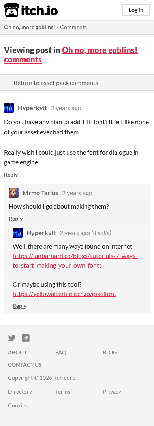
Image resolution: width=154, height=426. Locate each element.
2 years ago (66, 107)
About (17, 352)
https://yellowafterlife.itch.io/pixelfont (64, 293)
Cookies (18, 405)
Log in (136, 9)
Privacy (112, 391)
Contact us (25, 364)
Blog (110, 352)
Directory (20, 391)
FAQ (60, 352)
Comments (73, 27)
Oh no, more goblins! (29, 27)
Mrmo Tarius (40, 192)
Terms (62, 391)
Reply (11, 174)
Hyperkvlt (32, 107)
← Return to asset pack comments (52, 82)
